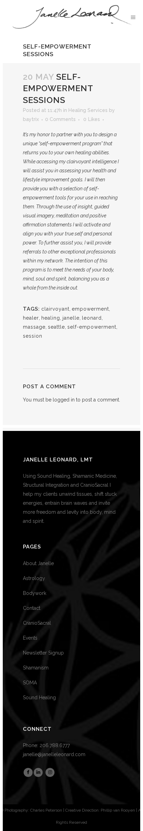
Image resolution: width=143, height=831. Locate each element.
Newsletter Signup (43, 653)
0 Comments (60, 119)
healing (50, 318)
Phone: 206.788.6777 (46, 745)
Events (30, 638)
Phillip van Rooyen (118, 810)
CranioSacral (37, 623)
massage (34, 327)
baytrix (31, 119)
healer (31, 318)
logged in (64, 399)
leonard (92, 318)
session (32, 336)
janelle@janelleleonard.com (54, 754)
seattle (56, 327)
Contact (31, 608)
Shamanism (36, 667)
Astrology (34, 578)
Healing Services (88, 110)
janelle (70, 318)
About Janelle (38, 563)
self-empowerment (91, 327)
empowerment (90, 309)
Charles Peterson (46, 810)
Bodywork (34, 593)
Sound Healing (39, 697)
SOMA (30, 682)
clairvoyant (55, 309)
